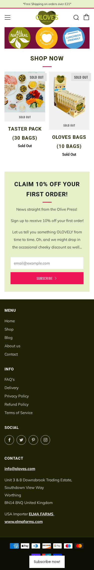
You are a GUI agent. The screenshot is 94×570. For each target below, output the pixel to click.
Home (10, 321)
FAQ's (10, 379)
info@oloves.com (20, 468)
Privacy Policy (17, 396)
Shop (9, 329)
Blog (9, 337)
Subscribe (45, 278)
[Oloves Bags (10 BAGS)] (69, 96)
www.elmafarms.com (24, 521)
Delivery (12, 387)
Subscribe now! (47, 561)
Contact (11, 354)
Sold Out (25, 117)
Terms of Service (19, 412)
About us (12, 345)
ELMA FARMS (41, 514)
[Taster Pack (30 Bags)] (25, 92)
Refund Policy (17, 404)
